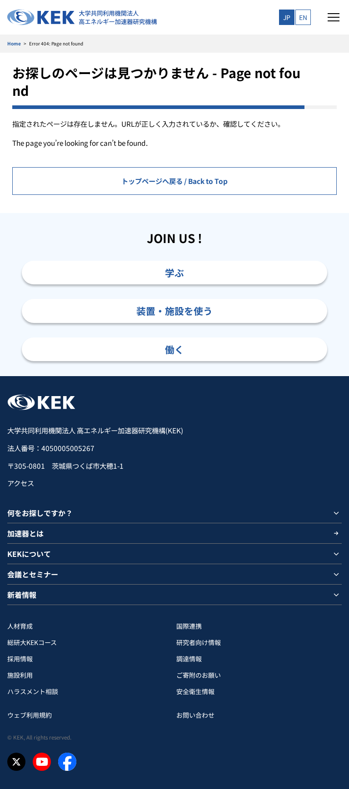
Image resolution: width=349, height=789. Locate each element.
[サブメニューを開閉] (336, 512)
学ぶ (174, 272)
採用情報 (20, 658)
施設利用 (20, 675)
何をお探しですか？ (40, 512)
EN (303, 17)
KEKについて (29, 553)
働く (174, 349)
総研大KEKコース (32, 642)
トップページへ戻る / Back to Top (174, 181)
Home (14, 43)
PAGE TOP (331, 376)
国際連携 (189, 625)
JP (286, 17)
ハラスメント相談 (32, 691)
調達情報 (189, 658)
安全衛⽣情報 (195, 691)
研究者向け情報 (198, 642)
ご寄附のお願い (198, 675)
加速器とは (25, 533)
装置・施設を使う (174, 311)
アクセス (20, 483)
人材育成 (20, 625)
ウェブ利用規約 (29, 715)
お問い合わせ (195, 715)
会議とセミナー (32, 574)
